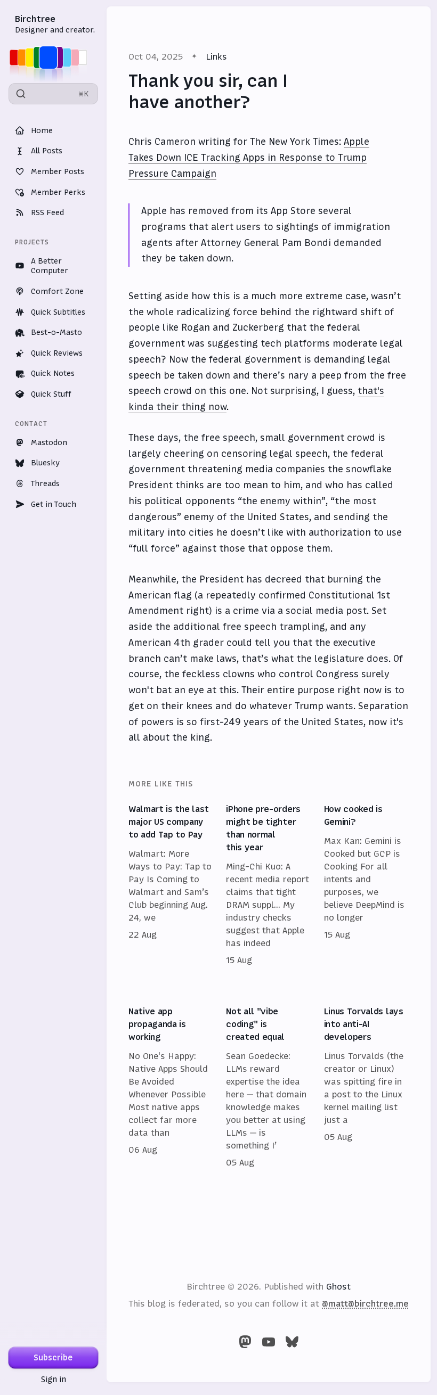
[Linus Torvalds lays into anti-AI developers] (366, 1087)
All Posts (46, 150)
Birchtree (35, 18)
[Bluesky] (292, 1341)
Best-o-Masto (56, 332)
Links (216, 56)
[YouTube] (268, 1341)
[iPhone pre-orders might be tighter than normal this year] (268, 885)
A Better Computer (49, 266)
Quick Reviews (57, 353)
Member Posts (57, 171)
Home (42, 130)
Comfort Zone (57, 291)
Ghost (338, 1286)
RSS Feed (47, 212)
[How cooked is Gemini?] (366, 885)
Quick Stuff (51, 394)
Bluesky (45, 462)
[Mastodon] (245, 1341)
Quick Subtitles (58, 312)
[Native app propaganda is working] (170, 1087)
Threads (45, 483)
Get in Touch (53, 504)
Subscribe (53, 1357)
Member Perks (58, 192)
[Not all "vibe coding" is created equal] (268, 1087)
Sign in (53, 1379)
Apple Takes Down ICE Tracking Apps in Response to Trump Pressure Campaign (248, 157)
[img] (51, 57)
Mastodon (49, 442)
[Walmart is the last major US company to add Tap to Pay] (170, 885)
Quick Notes (53, 373)
